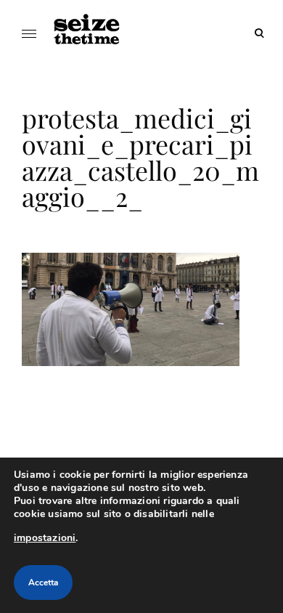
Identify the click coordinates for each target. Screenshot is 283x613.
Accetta (43, 582)
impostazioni (44, 538)
